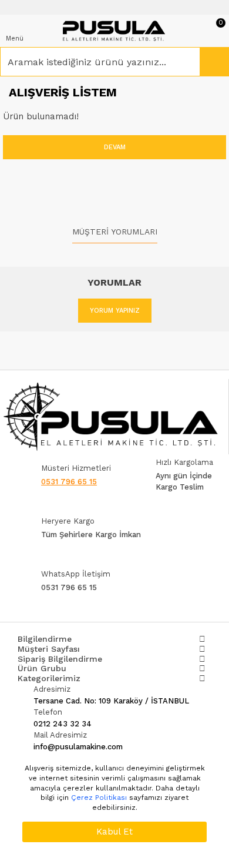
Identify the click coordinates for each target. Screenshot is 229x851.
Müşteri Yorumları (114, 231)
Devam (115, 147)
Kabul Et (114, 831)
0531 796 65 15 (69, 481)
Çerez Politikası (99, 797)
